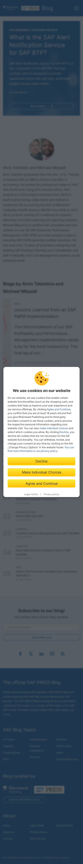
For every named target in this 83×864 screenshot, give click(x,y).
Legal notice (31, 494)
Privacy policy (51, 494)
